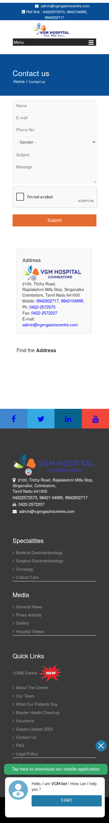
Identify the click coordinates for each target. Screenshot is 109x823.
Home (19, 81)
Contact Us (26, 737)
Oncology (24, 569)
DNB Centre (26, 673)
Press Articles (28, 615)
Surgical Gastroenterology (39, 560)
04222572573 (54, 11)
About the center (31, 687)
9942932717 (54, 17)
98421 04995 (51, 497)
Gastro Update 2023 (34, 729)
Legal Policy (26, 753)
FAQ (19, 745)
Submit (54, 220)
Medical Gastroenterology (39, 552)
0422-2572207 (44, 313)
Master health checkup (37, 712)
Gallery (22, 623)
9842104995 (76, 11)
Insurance (24, 720)
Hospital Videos (29, 631)
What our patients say (36, 704)
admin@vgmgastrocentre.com (64, 5)
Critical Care (27, 577)
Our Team (24, 696)
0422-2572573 (42, 307)
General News (28, 606)
